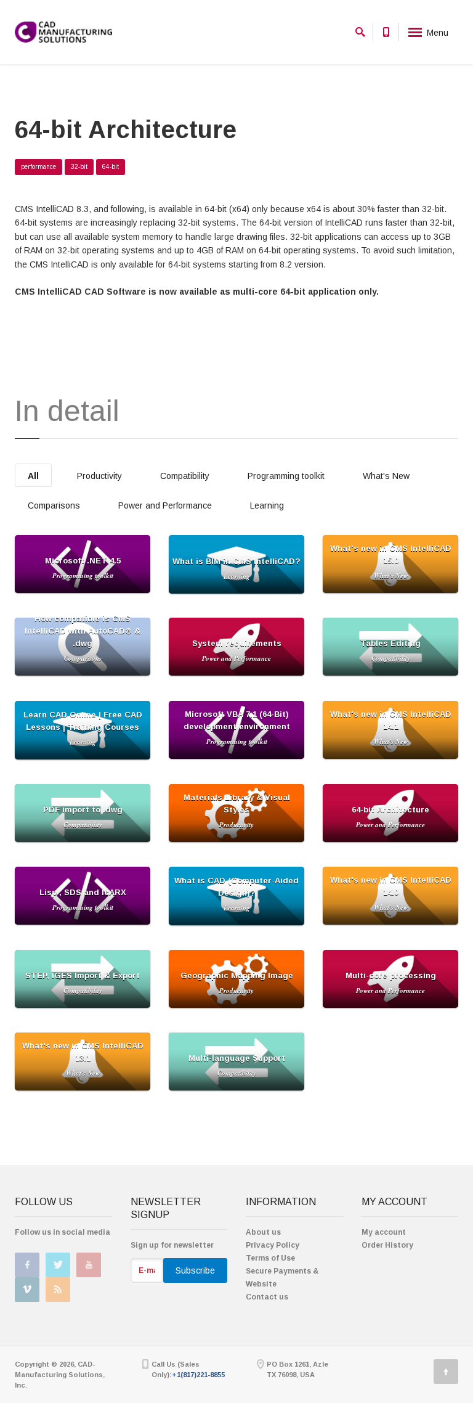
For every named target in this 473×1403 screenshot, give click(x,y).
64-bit (110, 166)
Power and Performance (165, 505)
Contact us (267, 1297)
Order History (387, 1245)
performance (38, 166)
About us (263, 1232)
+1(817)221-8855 (198, 1374)
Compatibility (184, 476)
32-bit (79, 166)
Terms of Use (270, 1258)
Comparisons (54, 505)
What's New (386, 476)
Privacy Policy (272, 1245)
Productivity (99, 476)
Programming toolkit (286, 476)
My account (384, 1232)
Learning (267, 505)
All (33, 476)
